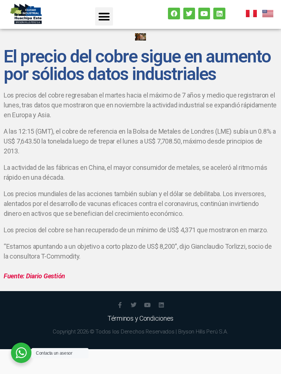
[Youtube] (204, 13)
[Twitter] (189, 13)
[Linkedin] (219, 13)
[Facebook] (174, 13)
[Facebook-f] (120, 305)
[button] (104, 16)
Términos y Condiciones (140, 318)
